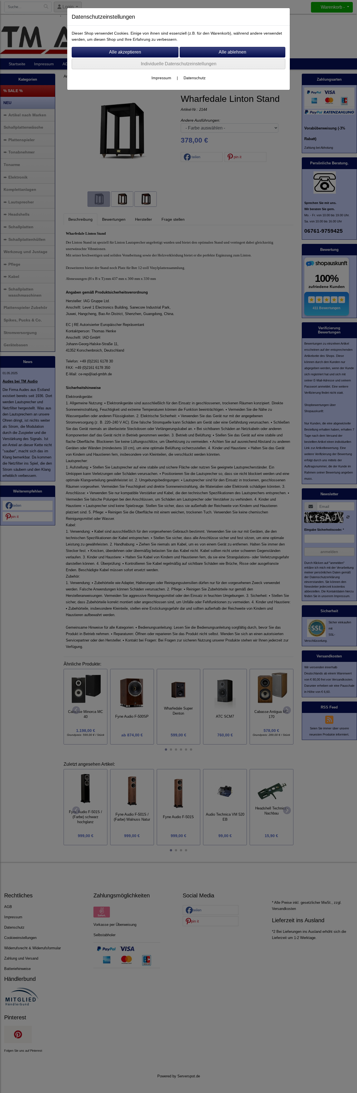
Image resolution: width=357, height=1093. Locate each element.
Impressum (161, 78)
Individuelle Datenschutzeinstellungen (178, 63)
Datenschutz (195, 78)
